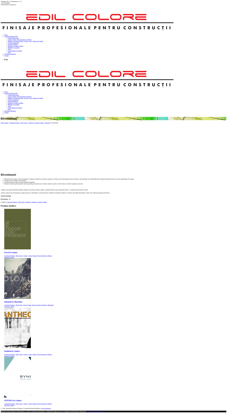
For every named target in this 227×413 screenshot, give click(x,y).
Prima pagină (4, 123)
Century (25, 256)
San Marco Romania (10, 54)
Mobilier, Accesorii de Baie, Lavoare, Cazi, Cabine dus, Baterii (25, 41)
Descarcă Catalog (6, 196)
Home (6, 35)
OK (87, 411)
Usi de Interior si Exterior (15, 51)
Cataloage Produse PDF (11, 36)
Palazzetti (47, 123)
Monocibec (51, 305)
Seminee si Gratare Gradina (15, 46)
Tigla (9, 52)
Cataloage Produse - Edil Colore (18, 123)
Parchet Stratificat (13, 44)
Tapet (9, 49)
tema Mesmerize (46, 408)
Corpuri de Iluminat (13, 43)
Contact (6, 55)
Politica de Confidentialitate (96, 411)
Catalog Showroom (13, 38)
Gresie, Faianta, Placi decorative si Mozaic (20, 39)
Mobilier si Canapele (13, 47)
